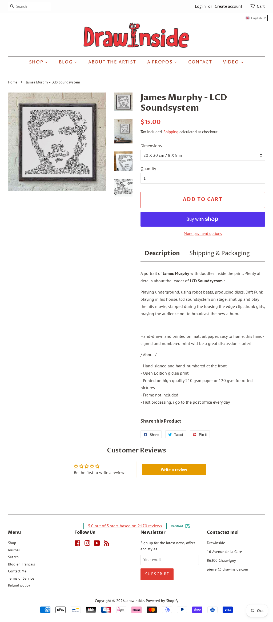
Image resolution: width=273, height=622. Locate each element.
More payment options (203, 233)
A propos (160, 62)
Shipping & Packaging (219, 254)
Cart (261, 6)
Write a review (174, 469)
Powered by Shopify (162, 600)
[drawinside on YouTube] (97, 544)
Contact (200, 62)
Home (12, 82)
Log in (200, 6)
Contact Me (17, 571)
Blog (66, 62)
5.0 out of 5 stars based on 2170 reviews (125, 525)
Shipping (170, 131)
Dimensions (151, 145)
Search (13, 557)
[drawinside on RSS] (107, 544)
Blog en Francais (21, 564)
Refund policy (19, 585)
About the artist (112, 62)
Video (232, 62)
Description (162, 253)
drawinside (135, 600)
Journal (14, 550)
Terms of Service (21, 578)
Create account (229, 6)
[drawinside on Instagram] (87, 544)
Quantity (148, 168)
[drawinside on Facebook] (77, 544)
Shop (37, 62)
